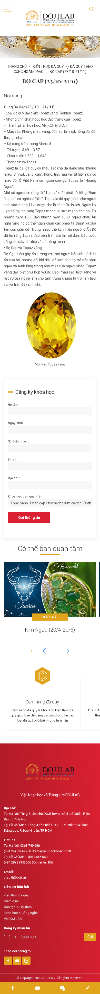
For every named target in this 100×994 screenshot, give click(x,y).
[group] (50, 602)
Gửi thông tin (29, 518)
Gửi (90, 937)
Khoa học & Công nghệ (21, 913)
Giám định (11, 901)
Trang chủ (17, 66)
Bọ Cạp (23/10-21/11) (68, 72)
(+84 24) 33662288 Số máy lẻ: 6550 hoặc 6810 (37, 851)
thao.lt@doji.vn (15, 877)
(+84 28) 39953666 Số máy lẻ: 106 (28, 862)
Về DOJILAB (13, 919)
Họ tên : (13, 405)
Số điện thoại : (18, 441)
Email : (13, 460)
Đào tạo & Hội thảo (18, 907)
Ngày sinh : (16, 423)
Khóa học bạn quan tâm (26, 496)
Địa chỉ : (14, 478)
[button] (62, 650)
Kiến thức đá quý (48, 66)
